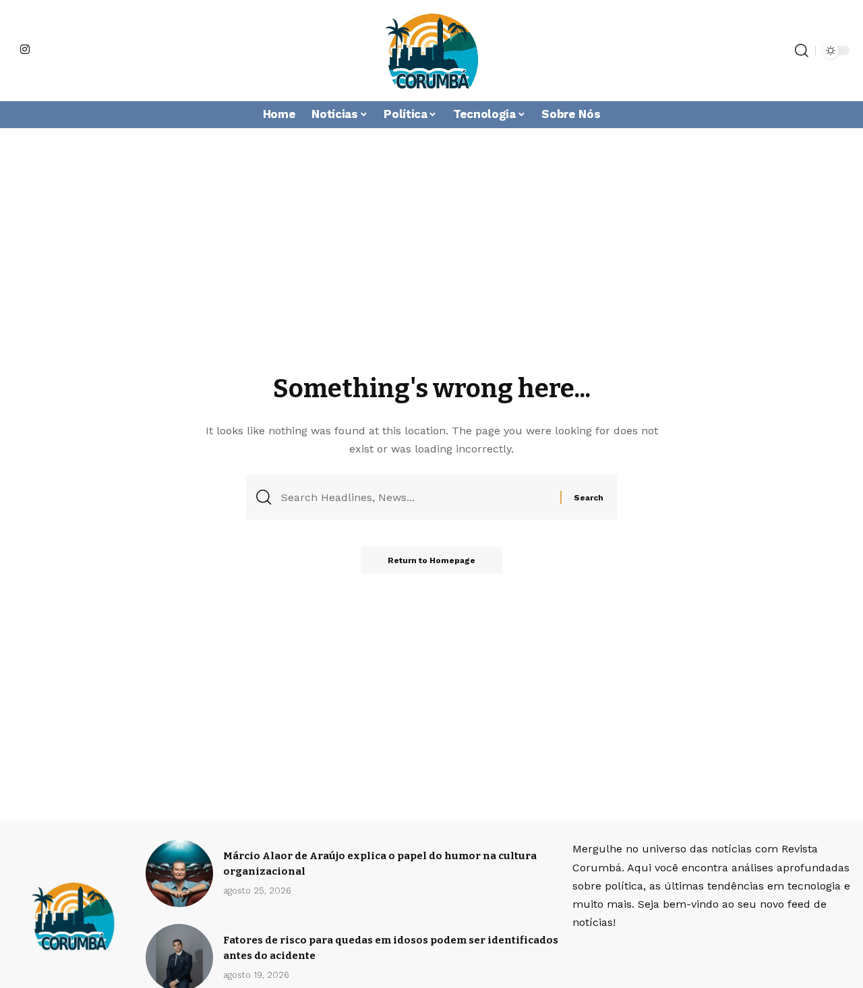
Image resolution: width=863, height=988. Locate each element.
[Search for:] (415, 497)
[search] (801, 50)
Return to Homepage (431, 560)
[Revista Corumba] (431, 50)
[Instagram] (25, 49)
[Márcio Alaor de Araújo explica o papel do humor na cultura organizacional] (179, 873)
